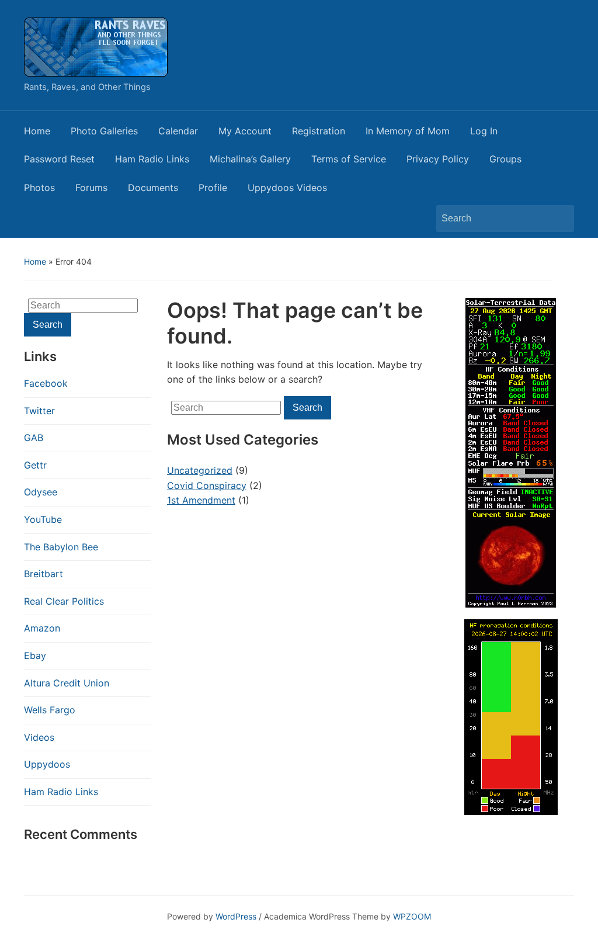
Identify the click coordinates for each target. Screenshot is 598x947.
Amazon (42, 628)
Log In (484, 131)
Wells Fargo (49, 710)
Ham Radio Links (152, 159)
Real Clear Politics (64, 601)
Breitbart (43, 574)
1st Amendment (201, 500)
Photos (39, 187)
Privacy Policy (437, 159)
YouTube (43, 519)
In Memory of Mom (408, 131)
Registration (318, 131)
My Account (245, 131)
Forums (91, 187)
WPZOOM (412, 916)
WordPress (235, 916)
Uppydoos (47, 764)
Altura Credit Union (66, 683)
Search (559, 218)
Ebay (35, 655)
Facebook (46, 383)
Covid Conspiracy (206, 485)
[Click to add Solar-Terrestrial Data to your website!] (510, 452)
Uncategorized (199, 470)
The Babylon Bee (61, 547)
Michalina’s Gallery (250, 159)
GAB (33, 437)
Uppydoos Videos (287, 187)
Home (37, 131)
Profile (213, 187)
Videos (39, 737)
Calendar (178, 131)
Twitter (39, 411)
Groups (505, 159)
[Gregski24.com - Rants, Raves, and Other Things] (96, 46)
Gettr (35, 465)
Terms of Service (348, 159)
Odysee (40, 492)
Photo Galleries (104, 131)
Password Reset (59, 159)
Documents (153, 187)
